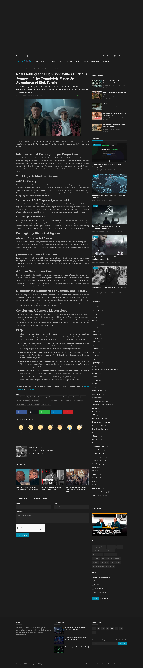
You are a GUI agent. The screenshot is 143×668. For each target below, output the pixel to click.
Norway (119, 547)
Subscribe (122, 643)
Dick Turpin (35, 400)
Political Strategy (115, 562)
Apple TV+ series (73, 397)
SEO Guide (95, 485)
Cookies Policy (90, 664)
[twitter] (98, 628)
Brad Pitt (95, 562)
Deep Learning (97, 394)
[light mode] (125, 56)
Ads (17, 56)
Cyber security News (99, 446)
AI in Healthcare (97, 397)
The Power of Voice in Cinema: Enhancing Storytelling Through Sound (76, 489)
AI (92, 387)
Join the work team (33, 56)
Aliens (94, 359)
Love (40, 432)
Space (94, 356)
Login (103, 56)
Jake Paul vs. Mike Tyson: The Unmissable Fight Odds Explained (27, 488)
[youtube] (112, 628)
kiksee (94, 200)
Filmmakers (96, 338)
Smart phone (96, 317)
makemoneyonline (98, 495)
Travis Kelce (111, 547)
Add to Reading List (82, 95)
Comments (23, 498)
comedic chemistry (66, 400)
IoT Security (96, 436)
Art (61, 61)
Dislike (30, 432)
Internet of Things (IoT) (99, 425)
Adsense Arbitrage (98, 488)
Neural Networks (97, 391)
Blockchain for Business (100, 418)
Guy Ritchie (96, 558)
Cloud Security (97, 478)
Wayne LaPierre (97, 555)
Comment (19, 512)
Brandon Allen (110, 566)
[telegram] (116, 628)
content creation (109, 551)
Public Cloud (96, 467)
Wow (79, 432)
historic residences (98, 566)
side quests (105, 558)
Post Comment (22, 535)
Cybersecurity (96, 443)
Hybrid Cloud (96, 474)
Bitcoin (94, 408)
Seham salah (106, 129)
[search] (125, 61)
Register (109, 56)
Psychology (96, 363)
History (77, 61)
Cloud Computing (98, 464)
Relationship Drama (110, 555)
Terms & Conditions (120, 664)
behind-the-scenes (79, 400)
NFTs (93, 415)
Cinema (68, 61)
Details (105, 103)
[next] (124, 516)
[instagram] (103, 628)
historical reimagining (23, 400)
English (118, 56)
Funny (50, 432)
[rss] (94, 632)
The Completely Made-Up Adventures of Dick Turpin (52, 397)
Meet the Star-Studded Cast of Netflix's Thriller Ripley (51, 488)
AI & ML (94, 384)
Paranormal (95, 61)
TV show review (46, 404)
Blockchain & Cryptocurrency (101, 404)
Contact (22, 56)
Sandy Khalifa (107, 118)
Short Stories (96, 324)
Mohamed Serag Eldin (36, 447)
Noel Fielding (20, 397)
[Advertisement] (71, 13)
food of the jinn (115, 558)
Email (56, 503)
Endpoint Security (98, 453)
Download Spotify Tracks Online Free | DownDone (77, 648)
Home (36, 61)
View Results (104, 598)
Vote (95, 598)
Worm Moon (104, 562)
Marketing (95, 366)
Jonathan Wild (44, 400)
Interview (95, 373)
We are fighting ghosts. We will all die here (114, 93)
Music (94, 328)
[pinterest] (121, 628)
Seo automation (97, 499)
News (42, 61)
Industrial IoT (96, 432)
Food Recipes (96, 380)
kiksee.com (30, 389)
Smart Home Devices (99, 429)
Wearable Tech (97, 439)
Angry (60, 432)
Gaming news (96, 314)
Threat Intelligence (98, 457)
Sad (69, 432)
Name (18, 503)
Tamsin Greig (54, 400)
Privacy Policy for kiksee (104, 664)
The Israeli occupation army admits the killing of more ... (114, 125)
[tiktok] (107, 628)
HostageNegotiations (99, 547)
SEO (93, 481)
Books (94, 331)
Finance (94, 377)
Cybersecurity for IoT (99, 460)
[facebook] (94, 628)
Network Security (97, 450)
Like (21, 432)
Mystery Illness (97, 551)
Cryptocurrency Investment (101, 422)
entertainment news (33, 404)
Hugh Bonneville (31, 397)
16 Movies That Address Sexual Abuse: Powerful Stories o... (113, 82)
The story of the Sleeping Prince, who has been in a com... (114, 114)
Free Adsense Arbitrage (99, 492)
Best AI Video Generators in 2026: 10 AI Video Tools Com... (76, 638)
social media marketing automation (104, 370)
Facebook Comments (40, 498)
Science (105, 61)
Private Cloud (96, 471)
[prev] (118, 516)
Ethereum (95, 411)
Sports (85, 61)
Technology (51, 61)
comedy (83, 397)
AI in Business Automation (100, 401)
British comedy (21, 404)
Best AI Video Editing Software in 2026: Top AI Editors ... (75, 628)
